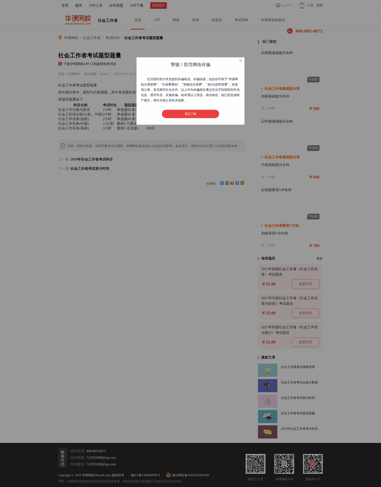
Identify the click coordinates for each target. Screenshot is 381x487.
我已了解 (190, 113)
